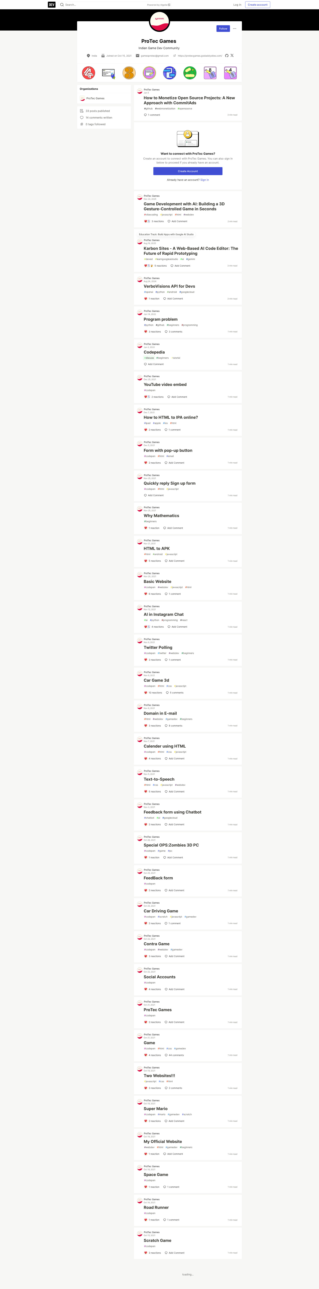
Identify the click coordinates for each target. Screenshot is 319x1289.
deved (148, 259)
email (170, 456)
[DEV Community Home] (52, 4)
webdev (189, 214)
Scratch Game (157, 1240)
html (178, 214)
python (160, 291)
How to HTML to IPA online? (171, 417)
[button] (88, 73)
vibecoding (151, 214)
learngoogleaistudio (166, 259)
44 (176, 1055)
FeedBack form (158, 878)
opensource (185, 108)
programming (190, 324)
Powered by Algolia (157, 4)
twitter (162, 653)
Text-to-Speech (159, 779)
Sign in (204, 179)
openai (148, 291)
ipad (147, 423)
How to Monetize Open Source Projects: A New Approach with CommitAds (189, 100)
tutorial (175, 357)
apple (157, 423)
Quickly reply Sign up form (170, 483)
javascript (166, 214)
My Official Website (163, 1141)
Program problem (161, 319)
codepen (149, 390)
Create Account (188, 171)
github (148, 108)
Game (149, 1042)
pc (170, 850)
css (169, 686)
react (183, 620)
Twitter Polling (158, 647)
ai (182, 259)
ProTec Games (152, 89)
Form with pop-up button (168, 450)
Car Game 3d (156, 680)
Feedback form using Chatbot (172, 812)
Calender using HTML (165, 746)
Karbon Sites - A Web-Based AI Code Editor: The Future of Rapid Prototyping (191, 251)
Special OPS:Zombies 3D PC (171, 845)
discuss (149, 357)
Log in (237, 4)
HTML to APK (157, 548)
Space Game (156, 1174)
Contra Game (156, 943)
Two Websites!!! (159, 1075)
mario (161, 1114)
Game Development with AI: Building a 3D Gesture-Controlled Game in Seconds (184, 206)
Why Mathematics (161, 515)
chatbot (149, 817)
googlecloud (186, 291)
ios (165, 423)
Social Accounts (159, 976)
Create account (257, 4)
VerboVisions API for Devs (169, 286)
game (161, 850)
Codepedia (154, 352)
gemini (190, 259)
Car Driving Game (161, 911)
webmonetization (165, 108)
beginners (173, 324)
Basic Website (157, 581)
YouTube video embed (165, 384)
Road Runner (156, 1207)
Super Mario (156, 1108)
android (172, 291)
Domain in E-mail (160, 713)
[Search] (62, 5)
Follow (223, 28)
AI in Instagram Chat (164, 614)
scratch (162, 916)
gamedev (171, 719)
